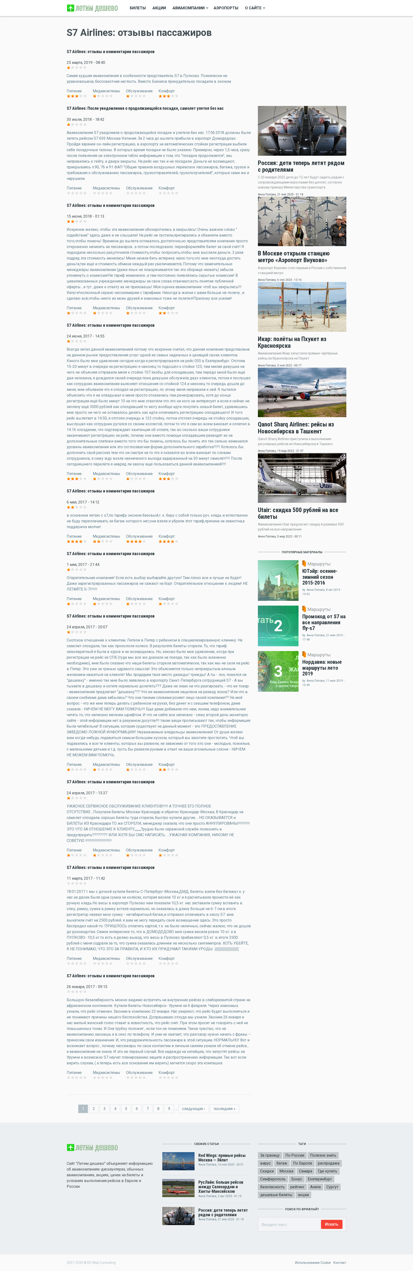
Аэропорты (226, 8)
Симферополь (273, 1179)
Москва (286, 1171)
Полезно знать (323, 1155)
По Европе (302, 1163)
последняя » (224, 1108)
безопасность (272, 1187)
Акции (159, 8)
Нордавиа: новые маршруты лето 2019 (322, 668)
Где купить (327, 1171)
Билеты (138, 8)
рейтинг (297, 1187)
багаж (282, 1163)
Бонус (296, 1179)
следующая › (193, 1108)
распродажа (328, 1163)
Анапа (315, 1187)
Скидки (267, 1171)
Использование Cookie (313, 1263)
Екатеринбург (320, 1179)
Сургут (332, 1187)
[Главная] (93, 8)
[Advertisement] (302, 61)
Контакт (339, 1263)
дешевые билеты (276, 1195)
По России (294, 1155)
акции (303, 1195)
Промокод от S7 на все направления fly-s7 (324, 622)
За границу (270, 1155)
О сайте (253, 8)
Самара (305, 1171)
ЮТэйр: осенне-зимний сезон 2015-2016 (319, 577)
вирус (265, 1163)
